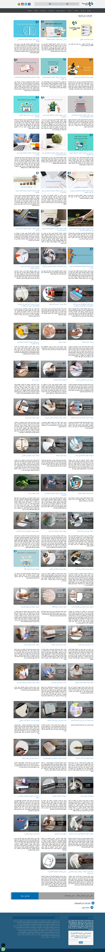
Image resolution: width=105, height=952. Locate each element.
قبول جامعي (21, 931)
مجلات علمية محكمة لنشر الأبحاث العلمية (82, 418)
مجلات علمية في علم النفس (58, 682)
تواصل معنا (43, 10)
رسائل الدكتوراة (32, 921)
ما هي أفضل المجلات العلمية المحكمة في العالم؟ (28, 40)
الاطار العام (37, 929)
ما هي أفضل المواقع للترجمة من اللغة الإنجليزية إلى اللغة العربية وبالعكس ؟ (83, 305)
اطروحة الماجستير (25, 921)
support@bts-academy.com (58, 4)
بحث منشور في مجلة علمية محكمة (56, 720)
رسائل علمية (52, 921)
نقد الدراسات (20, 934)
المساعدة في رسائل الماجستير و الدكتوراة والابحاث (25, 929)
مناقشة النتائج (56, 936)
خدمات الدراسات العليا (55, 931)
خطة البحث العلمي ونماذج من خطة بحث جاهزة (28, 797)
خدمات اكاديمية (39, 931)
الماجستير (57, 921)
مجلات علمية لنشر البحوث (32, 418)
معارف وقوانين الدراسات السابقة (84, 758)
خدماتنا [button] (76, 10)
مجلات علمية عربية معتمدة (58, 645)
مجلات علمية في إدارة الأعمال (85, 531)
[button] (25, 895)
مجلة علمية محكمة (61, 455)
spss (26, 923)
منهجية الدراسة (56, 934)
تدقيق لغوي (50, 923)
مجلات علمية (35, 380)
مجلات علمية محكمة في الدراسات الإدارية (27, 531)
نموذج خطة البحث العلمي (86, 39)
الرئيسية (89, 10)
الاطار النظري (50, 929)
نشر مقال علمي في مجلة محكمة (30, 758)
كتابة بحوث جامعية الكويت (31, 834)
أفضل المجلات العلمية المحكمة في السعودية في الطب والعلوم (81, 192)
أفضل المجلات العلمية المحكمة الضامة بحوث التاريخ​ (27, 229)
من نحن (82, 10)
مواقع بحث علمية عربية (86, 796)
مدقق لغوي (37, 923)
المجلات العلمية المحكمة (59, 380)
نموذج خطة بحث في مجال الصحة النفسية (82, 720)
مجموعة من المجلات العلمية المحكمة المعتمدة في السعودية (81, 154)
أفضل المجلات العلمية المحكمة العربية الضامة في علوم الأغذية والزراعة (81, 229)
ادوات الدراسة (27, 931)
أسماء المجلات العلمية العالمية (85, 493)
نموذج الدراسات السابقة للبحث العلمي (29, 720)
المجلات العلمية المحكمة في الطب (84, 455)
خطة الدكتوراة (24, 926)
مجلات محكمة (62, 342)
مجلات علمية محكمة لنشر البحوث (57, 531)
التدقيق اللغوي (56, 923)
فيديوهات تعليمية (60, 10)
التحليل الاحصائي (31, 923)
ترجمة (31, 934)
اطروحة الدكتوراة (17, 921)
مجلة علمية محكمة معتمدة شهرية (84, 682)
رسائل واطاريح (46, 921)
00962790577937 (73, 4)
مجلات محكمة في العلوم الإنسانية (30, 607)
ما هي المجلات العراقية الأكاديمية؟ (57, 871)
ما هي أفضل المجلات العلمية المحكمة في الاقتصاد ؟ (55, 494)
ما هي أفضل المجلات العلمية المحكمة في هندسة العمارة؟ (28, 343)
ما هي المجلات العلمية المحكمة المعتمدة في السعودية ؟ (54, 116)
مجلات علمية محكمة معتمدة (31, 645)
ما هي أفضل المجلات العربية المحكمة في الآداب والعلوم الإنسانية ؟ (82, 116)
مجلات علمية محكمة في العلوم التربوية (55, 418)
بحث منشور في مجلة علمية (85, 645)
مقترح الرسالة (30, 926)
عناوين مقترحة (49, 934)
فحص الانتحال (44, 936)
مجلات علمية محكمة (87, 342)
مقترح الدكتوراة (36, 926)
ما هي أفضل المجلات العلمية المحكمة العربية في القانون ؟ (54, 78)
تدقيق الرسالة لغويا (44, 923)
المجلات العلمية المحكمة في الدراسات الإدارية (81, 834)
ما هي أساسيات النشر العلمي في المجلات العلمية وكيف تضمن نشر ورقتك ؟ (28, 305)
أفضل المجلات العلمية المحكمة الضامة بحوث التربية (81, 267)
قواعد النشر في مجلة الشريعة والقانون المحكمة (29, 116)
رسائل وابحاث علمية (47, 931)
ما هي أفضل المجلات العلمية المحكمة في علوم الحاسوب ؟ (54, 192)
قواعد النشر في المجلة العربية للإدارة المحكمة (27, 77)
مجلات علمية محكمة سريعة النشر (84, 569)
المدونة (69, 10)
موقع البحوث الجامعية (60, 834)
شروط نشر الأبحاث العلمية (59, 796)
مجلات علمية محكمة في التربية (84, 380)
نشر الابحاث (33, 931)
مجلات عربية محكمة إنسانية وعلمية (83, 77)
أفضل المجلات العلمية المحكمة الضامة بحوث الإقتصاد (27, 192)
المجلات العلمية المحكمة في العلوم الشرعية (54, 758)
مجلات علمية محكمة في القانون (30, 455)
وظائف (36, 10)
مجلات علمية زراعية (33, 493)
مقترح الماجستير (43, 926)
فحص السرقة (50, 936)
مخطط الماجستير (17, 926)
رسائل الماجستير (39, 921)
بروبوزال (49, 926)
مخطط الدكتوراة (56, 929)
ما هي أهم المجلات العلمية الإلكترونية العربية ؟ (54, 267)
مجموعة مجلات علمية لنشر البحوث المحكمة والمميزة (29, 267)
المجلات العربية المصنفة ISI (31, 569)
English (30, 10)
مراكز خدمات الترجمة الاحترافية (57, 304)
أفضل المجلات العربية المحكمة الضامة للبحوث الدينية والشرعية (54, 229)
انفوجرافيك (51, 10)
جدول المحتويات (42, 934)
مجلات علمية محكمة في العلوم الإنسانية (82, 607)
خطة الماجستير (20, 923)
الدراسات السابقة (43, 929)
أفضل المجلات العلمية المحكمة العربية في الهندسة (28, 154)
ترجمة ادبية (26, 934)
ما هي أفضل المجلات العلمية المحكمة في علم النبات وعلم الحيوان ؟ (54, 154)
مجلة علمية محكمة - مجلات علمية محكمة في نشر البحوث (80, 872)
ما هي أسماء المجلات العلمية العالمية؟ (56, 39)
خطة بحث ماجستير (55, 926)
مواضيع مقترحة (35, 934)
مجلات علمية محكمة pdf (59, 607)
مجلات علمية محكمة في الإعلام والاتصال (28, 682)
